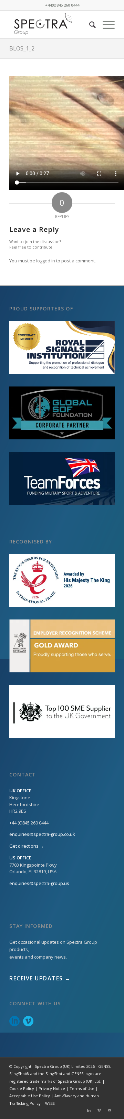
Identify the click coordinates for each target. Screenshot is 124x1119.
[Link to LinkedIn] (89, 1110)
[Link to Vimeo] (99, 1110)
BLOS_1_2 (21, 48)
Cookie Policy (21, 1088)
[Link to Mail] (109, 1110)
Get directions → (26, 846)
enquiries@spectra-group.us (39, 883)
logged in (45, 261)
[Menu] (105, 24)
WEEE (50, 1103)
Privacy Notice (52, 1088)
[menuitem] (89, 24)
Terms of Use (82, 1088)
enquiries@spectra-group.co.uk (42, 834)
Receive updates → (40, 978)
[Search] (89, 24)
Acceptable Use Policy (29, 1095)
